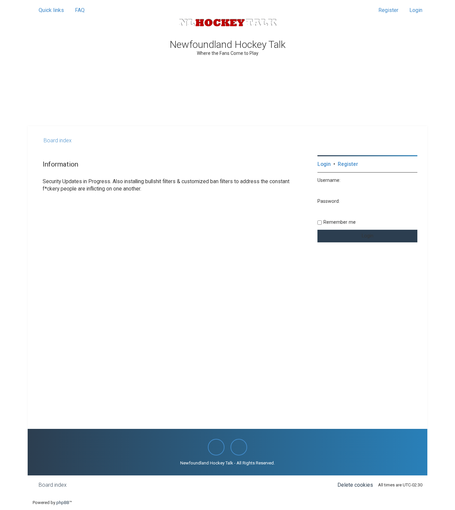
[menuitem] (77, 10)
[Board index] (227, 23)
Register (348, 164)
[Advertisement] (227, 108)
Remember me (339, 222)
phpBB (62, 502)
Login (324, 164)
